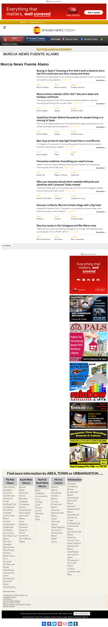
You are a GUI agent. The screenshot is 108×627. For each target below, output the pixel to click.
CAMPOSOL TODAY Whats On (15, 595)
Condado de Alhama (24, 505)
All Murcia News (77, 111)
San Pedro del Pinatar (9, 565)
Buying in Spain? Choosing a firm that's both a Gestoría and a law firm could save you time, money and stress (70, 72)
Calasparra (39, 493)
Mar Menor (58, 239)
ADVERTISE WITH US (36, 22)
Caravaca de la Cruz (41, 497)
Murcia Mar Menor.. (44, 239)
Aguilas (57, 111)
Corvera (57, 219)
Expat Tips (41, 175)
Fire (72, 155)
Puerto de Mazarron (23, 528)
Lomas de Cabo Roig (73, 573)
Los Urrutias (8, 533)
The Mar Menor (10, 481)
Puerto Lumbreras (23, 534)
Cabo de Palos (9, 487)
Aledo (56, 155)
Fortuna (38, 507)
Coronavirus (7, 599)
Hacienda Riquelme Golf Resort (57, 513)
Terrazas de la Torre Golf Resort (9, 581)
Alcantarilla (56, 493)
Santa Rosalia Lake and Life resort (8, 573)
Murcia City (56, 530)
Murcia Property (60, 87)
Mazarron (23, 524)
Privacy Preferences (82, 614)
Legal (65, 617)
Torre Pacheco (9, 587)
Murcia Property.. (43, 87)
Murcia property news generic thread (17, 604)
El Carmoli (7, 493)
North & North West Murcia (42, 483)
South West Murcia (26, 481)
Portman (6, 553)
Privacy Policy (56, 617)
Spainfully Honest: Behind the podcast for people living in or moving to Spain (70, 119)
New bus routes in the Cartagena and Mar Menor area (66, 225)
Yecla (37, 519)
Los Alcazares (9, 524)
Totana (22, 541)
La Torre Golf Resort (8, 517)
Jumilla (38, 510)
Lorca (21, 521)
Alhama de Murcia (23, 494)
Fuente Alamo (25, 510)
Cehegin (39, 502)
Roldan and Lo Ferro (9, 557)
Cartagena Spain (9, 597)
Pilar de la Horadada (7, 543)
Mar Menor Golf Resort (10, 537)
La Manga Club (9, 504)
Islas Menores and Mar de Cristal (9, 498)
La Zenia (71, 568)
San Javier (7, 561)
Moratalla (39, 513)
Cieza (37, 504)
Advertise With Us (82, 617)
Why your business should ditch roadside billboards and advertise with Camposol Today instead (68, 183)
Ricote (54, 538)
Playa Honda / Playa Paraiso (9, 548)
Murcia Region (42, 111)
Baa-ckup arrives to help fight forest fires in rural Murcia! (68, 141)
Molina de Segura (55, 522)
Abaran (54, 490)
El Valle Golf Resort (56, 505)
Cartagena (7, 490)
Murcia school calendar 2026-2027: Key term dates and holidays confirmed (67, 96)
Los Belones (8, 527)
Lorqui (54, 518)
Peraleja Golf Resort (56, 534)
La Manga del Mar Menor (8, 508)
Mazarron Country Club (73, 538)
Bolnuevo (23, 498)
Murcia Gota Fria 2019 (11, 603)
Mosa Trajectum (58, 527)
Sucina (54, 541)
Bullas (37, 490)
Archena (54, 495)
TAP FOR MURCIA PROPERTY (54, 49)
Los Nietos (7, 530)
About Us (71, 617)
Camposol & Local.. (78, 198)
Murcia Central (58, 481)
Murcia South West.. (44, 198)
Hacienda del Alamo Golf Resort (24, 516)
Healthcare (75, 175)
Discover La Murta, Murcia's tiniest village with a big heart (69, 205)
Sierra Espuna (25, 538)
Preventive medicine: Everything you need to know (65, 161)
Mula (37, 516)
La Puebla (7, 512)
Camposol (58, 198)
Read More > (101, 80)
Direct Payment (28, 617)
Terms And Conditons (42, 617)
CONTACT (23, 22)
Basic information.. (78, 239)
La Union (7, 521)
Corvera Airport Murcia (11, 601)
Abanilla (54, 487)
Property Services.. (78, 87)
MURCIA (40, 219)
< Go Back (6, 245)
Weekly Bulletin (9, 606)
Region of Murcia (60, 175)
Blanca (54, 498)
